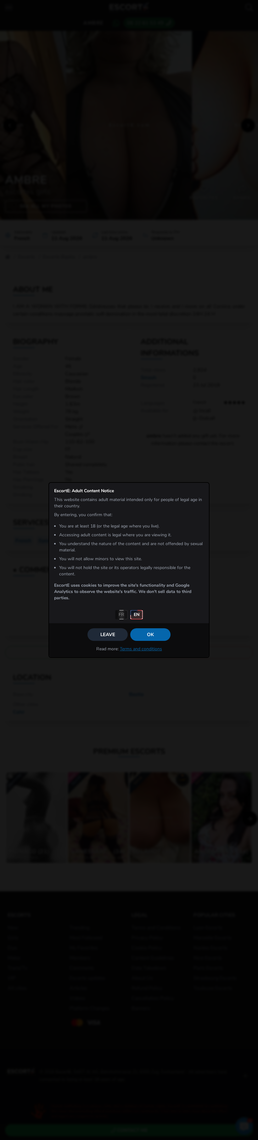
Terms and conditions (141, 649)
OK (150, 634)
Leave (107, 634)
